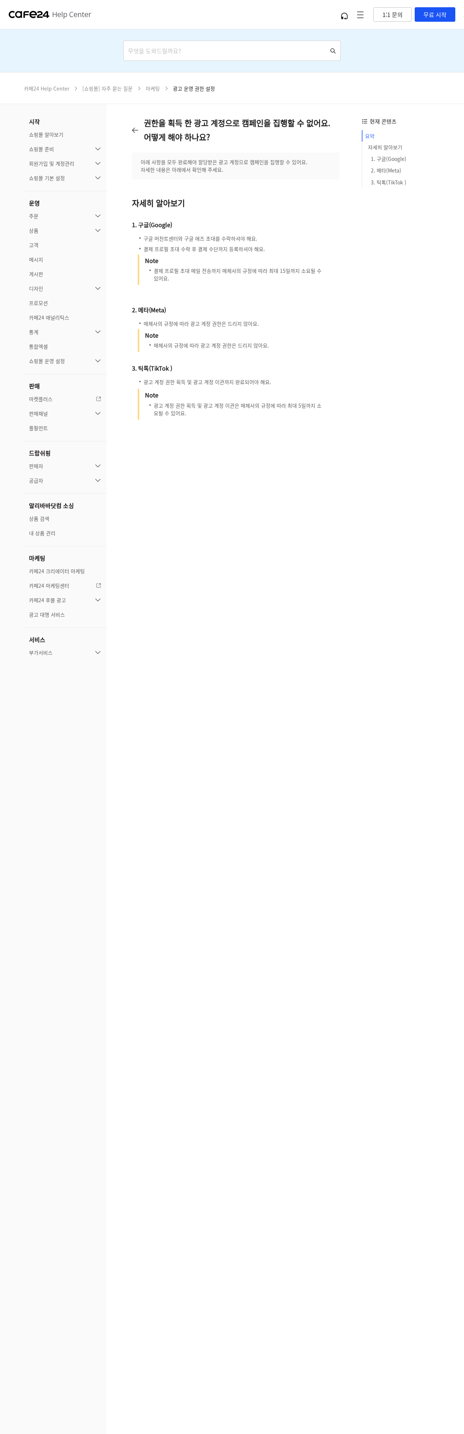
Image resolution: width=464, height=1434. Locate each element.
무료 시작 (435, 14)
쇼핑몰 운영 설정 (47, 360)
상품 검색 (39, 518)
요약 (369, 135)
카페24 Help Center (46, 88)
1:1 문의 (392, 14)
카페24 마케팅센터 (49, 585)
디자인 (36, 288)
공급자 (36, 480)
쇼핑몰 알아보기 (46, 134)
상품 (33, 230)
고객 (33, 245)
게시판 (36, 274)
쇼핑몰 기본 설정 (47, 178)
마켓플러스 (41, 399)
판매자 (36, 466)
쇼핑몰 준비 (41, 149)
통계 (33, 331)
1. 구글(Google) (388, 159)
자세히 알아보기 (385, 147)
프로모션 (38, 303)
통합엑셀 (38, 346)
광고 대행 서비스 (47, 614)
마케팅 (37, 558)
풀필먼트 (38, 428)
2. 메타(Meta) (386, 170)
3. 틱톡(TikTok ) (388, 182)
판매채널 (38, 413)
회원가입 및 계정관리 (51, 163)
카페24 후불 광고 (47, 600)
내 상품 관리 (42, 533)
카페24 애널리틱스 (49, 317)
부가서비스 (41, 652)
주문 (33, 216)
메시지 (36, 259)
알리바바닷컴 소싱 (51, 505)
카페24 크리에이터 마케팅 (57, 571)
